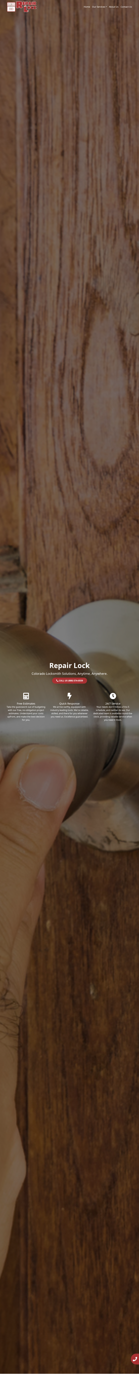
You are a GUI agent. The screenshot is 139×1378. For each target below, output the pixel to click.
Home (87, 6)
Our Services (98, 6)
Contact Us (126, 6)
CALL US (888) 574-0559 (70, 680)
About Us (114, 6)
